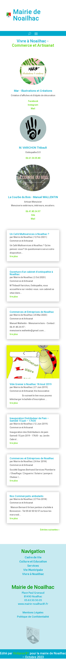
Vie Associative (41, 391)
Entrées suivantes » (49, 529)
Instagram (33, 105)
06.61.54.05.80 (33, 158)
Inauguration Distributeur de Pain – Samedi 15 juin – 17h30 (29, 419)
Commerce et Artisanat (21, 241)
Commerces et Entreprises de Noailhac (32, 311)
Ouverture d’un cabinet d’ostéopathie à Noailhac (31, 273)
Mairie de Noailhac (23, 237)
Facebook (33, 101)
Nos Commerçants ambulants (26, 496)
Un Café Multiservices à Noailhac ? (29, 234)
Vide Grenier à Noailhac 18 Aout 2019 (30, 384)
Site (33, 215)
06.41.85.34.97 (33, 211)
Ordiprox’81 (21, 653)
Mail (33, 108)
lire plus (14, 256)
